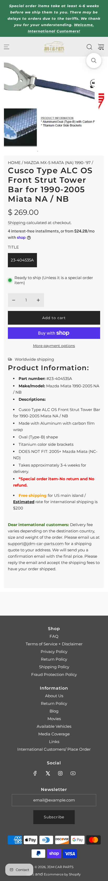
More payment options (54, 345)
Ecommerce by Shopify (62, 874)
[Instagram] (60, 773)
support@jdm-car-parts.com (36, 543)
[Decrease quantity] (13, 300)
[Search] (89, 47)
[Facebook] (35, 773)
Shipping (16, 222)
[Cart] (101, 47)
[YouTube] (73, 773)
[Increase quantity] (38, 300)
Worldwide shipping (34, 359)
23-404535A (22, 260)
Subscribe (54, 817)
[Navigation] (6, 46)
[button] (93, 60)
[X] (47, 773)
